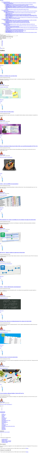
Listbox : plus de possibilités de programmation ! (9, 183)
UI (6, 157)
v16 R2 (1, 173)
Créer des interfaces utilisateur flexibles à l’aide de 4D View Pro (12, 393)
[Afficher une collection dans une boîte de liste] (10, 63)
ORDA (3, 423)
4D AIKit (3, 417)
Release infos (4, 429)
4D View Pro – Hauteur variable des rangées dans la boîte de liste (12, 252)
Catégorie (1, 35)
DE (2, 40)
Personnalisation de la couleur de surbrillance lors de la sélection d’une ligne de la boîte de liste (18, 219)
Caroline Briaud (2, 365)
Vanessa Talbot (2, 84)
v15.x (1, 384)
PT (2, 42)
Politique (27, 448)
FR (1, 39)
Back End (3, 415)
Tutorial (3, 416)
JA (2, 45)
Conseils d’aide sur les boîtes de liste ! (7, 111)
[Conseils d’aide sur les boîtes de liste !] (10, 98)
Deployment (3, 428)
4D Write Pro (4, 419)
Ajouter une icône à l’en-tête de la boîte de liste (9, 357)
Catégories (2, 412)
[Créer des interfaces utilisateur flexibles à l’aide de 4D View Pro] (10, 382)
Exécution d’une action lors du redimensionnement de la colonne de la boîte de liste (15, 321)
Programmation (8, 263)
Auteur (1, 38)
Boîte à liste (1, 65)
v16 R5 (1, 101)
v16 (0, 243)
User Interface (4, 414)
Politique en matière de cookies (6, 441)
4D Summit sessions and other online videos (8, 426)
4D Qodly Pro (4, 421)
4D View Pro (2, 157)
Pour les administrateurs (5, 19)
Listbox (5, 157)
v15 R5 (1, 346)
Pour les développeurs (5, 10)
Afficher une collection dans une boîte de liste (8, 75)
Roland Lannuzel (2, 120)
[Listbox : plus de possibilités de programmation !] (9, 171)
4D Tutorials (4, 425)
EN (2, 41)
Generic (3, 413)
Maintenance (4, 427)
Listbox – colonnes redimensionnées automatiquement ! (10, 286)
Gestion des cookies (5, 442)
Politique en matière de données (6, 440)
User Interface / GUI (5, 424)
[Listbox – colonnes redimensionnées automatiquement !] (10, 274)
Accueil (1, 48)
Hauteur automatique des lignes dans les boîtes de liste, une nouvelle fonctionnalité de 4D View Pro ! (19, 146)
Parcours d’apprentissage (5, 23)
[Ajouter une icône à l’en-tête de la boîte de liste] (10, 343)
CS (2, 43)
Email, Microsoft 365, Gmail (6, 420)
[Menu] (0, 47)
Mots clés (1, 37)
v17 (0, 102)
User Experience (9, 157)
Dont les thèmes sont (3, 36)
